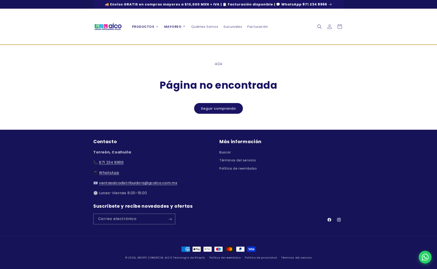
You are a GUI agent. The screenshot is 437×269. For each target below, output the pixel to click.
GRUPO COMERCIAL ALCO (154, 257)
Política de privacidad (261, 257)
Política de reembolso (238, 168)
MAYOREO (173, 26)
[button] (184, 27)
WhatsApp (109, 172)
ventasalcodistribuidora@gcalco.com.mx (138, 183)
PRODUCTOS (143, 26)
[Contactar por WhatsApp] (425, 257)
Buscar (225, 152)
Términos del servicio (237, 160)
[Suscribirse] (170, 219)
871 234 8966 (111, 162)
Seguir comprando (218, 108)
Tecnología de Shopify (189, 257)
